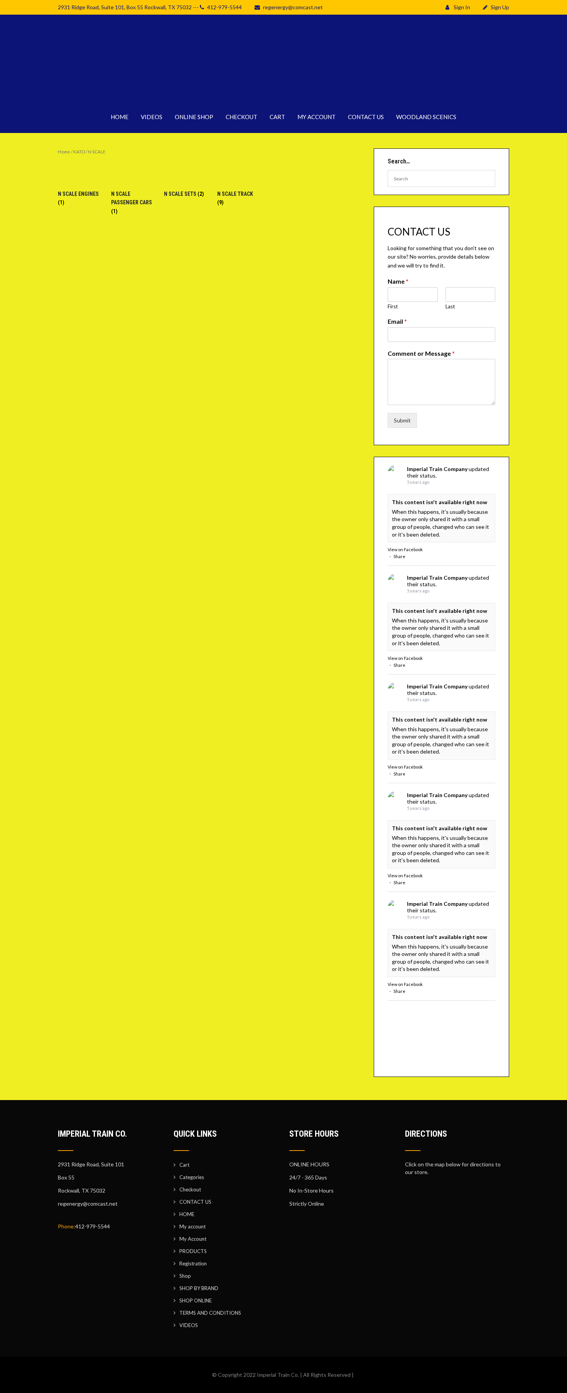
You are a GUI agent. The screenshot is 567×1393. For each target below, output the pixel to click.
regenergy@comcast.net (293, 7)
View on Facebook (405, 549)
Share (399, 556)
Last (450, 306)
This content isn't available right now (439, 502)
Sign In (461, 7)
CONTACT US (366, 116)
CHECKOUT (241, 116)
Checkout (190, 1189)
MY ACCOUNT (316, 116)
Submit (402, 420)
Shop (185, 1276)
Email (397, 321)
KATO (79, 151)
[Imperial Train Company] (283, 96)
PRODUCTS (193, 1251)
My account (192, 1226)
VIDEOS (151, 116)
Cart (184, 1165)
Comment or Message (421, 353)
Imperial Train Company (437, 469)
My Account (192, 1239)
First (393, 306)
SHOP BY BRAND (198, 1288)
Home (64, 151)
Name (398, 281)
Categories (191, 1177)
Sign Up (500, 7)
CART (277, 116)
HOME (119, 116)
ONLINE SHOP (194, 116)
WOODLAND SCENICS (426, 116)
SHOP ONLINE (195, 1300)
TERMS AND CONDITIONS (210, 1313)
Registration (193, 1263)
